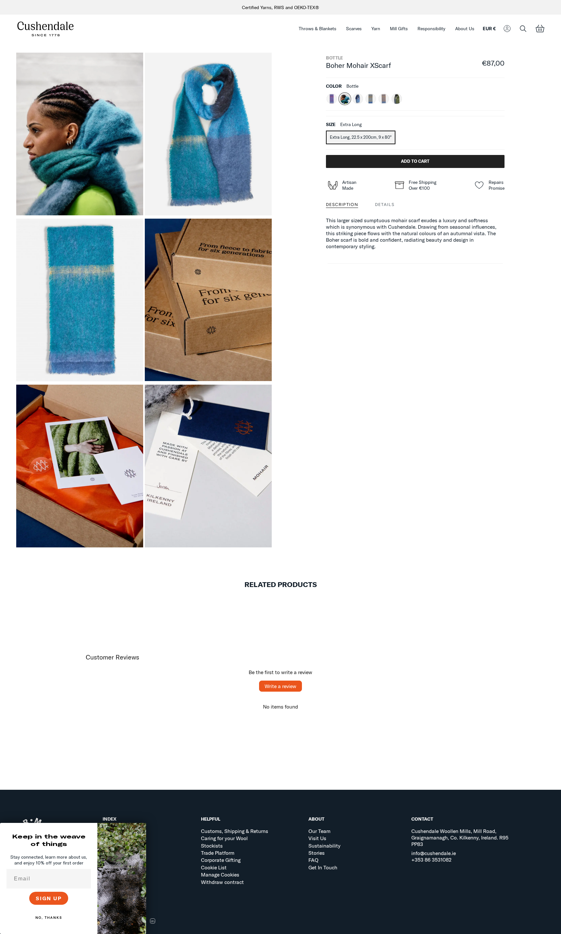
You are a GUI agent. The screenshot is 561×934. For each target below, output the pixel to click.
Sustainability (324, 845)
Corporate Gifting (221, 860)
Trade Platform (217, 853)
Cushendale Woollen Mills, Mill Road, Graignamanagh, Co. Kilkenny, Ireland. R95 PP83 (459, 837)
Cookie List (214, 867)
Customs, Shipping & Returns (234, 831)
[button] (317, 29)
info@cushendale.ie (433, 853)
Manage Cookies (220, 874)
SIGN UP (49, 898)
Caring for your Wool (224, 838)
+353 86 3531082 (431, 859)
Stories (316, 853)
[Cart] (539, 29)
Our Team (319, 831)
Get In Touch (322, 867)
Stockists (212, 845)
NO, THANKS (48, 917)
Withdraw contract (222, 882)
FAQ (313, 860)
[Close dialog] (139, 830)
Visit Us (317, 838)
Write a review (280, 686)
